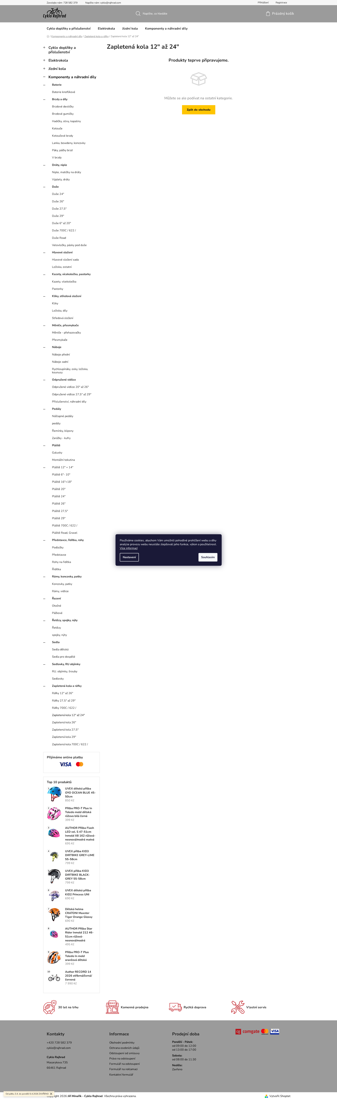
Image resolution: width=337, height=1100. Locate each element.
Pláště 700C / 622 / (64, 526)
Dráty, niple (59, 165)
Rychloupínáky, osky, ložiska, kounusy (70, 370)
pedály (56, 423)
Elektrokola (58, 60)
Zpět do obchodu (199, 110)
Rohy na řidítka (61, 562)
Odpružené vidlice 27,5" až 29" (71, 394)
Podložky (58, 547)
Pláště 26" (58, 504)
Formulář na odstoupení (124, 1064)
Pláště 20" (58, 489)
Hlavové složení (62, 252)
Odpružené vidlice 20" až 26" (70, 387)
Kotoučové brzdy (62, 136)
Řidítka (56, 569)
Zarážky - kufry (61, 438)
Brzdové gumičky (63, 114)
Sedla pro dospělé (63, 657)
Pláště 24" (58, 496)
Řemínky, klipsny (62, 431)
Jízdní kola (57, 68)
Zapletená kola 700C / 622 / (70, 744)
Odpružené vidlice (64, 380)
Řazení (56, 598)
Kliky (55, 303)
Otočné (56, 606)
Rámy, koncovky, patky (67, 577)
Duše (55, 187)
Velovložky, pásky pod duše (69, 245)
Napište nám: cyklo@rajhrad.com (103, 2)
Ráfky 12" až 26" (62, 693)
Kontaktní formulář (121, 1075)
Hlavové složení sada (65, 260)
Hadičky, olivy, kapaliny (66, 121)
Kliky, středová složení (66, 296)
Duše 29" (58, 216)
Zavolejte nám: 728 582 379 (62, 2)
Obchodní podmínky (121, 1043)
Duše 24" (58, 194)
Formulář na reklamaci (123, 1069)
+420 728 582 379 (59, 1043)
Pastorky (57, 289)
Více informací (129, 548)
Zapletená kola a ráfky (67, 686)
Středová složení (62, 318)
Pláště (56, 445)
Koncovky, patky (62, 584)
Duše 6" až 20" (61, 223)
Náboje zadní (60, 362)
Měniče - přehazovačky (66, 333)
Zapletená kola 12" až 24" (68, 715)
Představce (59, 555)
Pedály (56, 409)
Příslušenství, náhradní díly (69, 402)
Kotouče (57, 128)
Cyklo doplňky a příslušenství (62, 50)
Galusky (57, 453)
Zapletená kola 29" (64, 737)
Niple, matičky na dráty (66, 172)
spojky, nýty (59, 635)
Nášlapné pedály (62, 416)
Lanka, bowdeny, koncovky (68, 143)
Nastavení (129, 557)
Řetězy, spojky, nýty (64, 620)
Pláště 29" (58, 518)
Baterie (57, 85)
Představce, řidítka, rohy (68, 540)
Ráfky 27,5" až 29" (64, 701)
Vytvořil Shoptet (279, 1096)
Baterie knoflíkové (63, 92)
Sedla (56, 642)
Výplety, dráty (61, 179)
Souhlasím (208, 557)
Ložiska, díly (59, 311)
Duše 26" (58, 201)
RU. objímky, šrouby (64, 671)
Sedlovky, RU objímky (66, 664)
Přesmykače (59, 340)
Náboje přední (61, 355)
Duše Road (59, 238)
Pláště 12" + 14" (62, 467)
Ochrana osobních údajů (124, 1048)
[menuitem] (68, 28)
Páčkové (57, 613)
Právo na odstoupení (122, 1059)
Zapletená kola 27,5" (65, 730)
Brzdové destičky (63, 107)
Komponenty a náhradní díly (72, 77)
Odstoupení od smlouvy (124, 1053)
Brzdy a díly (59, 99)
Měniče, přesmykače (65, 325)
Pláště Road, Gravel (64, 533)
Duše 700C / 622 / (64, 230)
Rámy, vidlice (60, 591)
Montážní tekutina (63, 460)
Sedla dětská (60, 649)
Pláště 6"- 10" (61, 475)
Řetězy (56, 628)
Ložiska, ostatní (62, 267)
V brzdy (57, 157)
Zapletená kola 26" (64, 722)
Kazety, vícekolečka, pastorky (71, 274)
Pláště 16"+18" (62, 482)
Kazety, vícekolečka (64, 282)
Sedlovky (58, 679)
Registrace (281, 2)
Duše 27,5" (59, 209)
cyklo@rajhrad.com (59, 1048)
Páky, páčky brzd (62, 150)
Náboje (56, 347)
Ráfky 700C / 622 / (64, 708)
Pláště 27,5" (60, 511)
